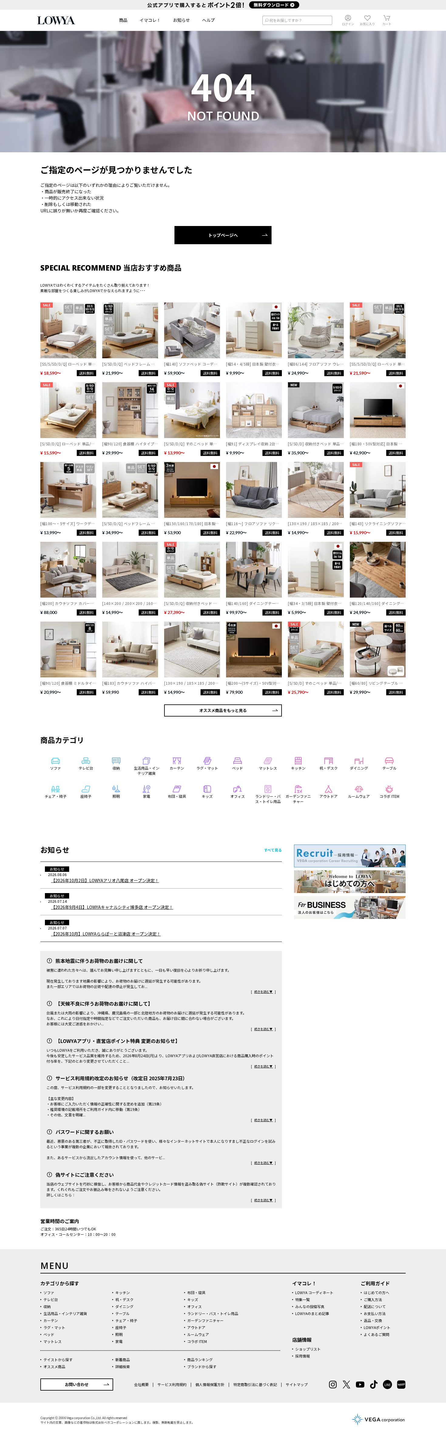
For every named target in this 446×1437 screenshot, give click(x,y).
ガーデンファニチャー (205, 1320)
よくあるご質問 (376, 1334)
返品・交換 (373, 1320)
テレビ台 (50, 1299)
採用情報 (302, 1355)
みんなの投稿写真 (309, 1306)
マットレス (52, 1341)
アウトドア (196, 1327)
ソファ (48, 1292)
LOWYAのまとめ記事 (312, 1313)
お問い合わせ (77, 1384)
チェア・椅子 (126, 1320)
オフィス (194, 1306)
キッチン (122, 1292)
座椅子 (120, 1327)
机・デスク (124, 1299)
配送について (375, 1306)
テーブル (122, 1313)
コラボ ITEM (197, 1341)
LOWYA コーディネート (314, 1292)
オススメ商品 (54, 1366)
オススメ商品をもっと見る (223, 710)
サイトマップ (296, 1384)
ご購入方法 (373, 1299)
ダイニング (124, 1306)
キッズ (192, 1299)
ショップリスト (308, 1348)
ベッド (48, 1334)
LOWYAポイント (377, 1327)
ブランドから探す (201, 1366)
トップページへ (223, 235)
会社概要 (142, 1384)
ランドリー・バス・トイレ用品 (212, 1313)
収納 (47, 1306)
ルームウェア (198, 1334)
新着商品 (122, 1359)
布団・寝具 (196, 1292)
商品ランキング (200, 1359)
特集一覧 (302, 1299)
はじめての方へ (376, 1292)
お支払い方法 (375, 1313)
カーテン (50, 1320)
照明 (119, 1334)
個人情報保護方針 (209, 1384)
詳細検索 (122, 1366)
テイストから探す (58, 1359)
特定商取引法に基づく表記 (255, 1384)
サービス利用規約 (172, 1384)
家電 (119, 1341)
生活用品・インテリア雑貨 (65, 1313)
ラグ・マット (54, 1327)
